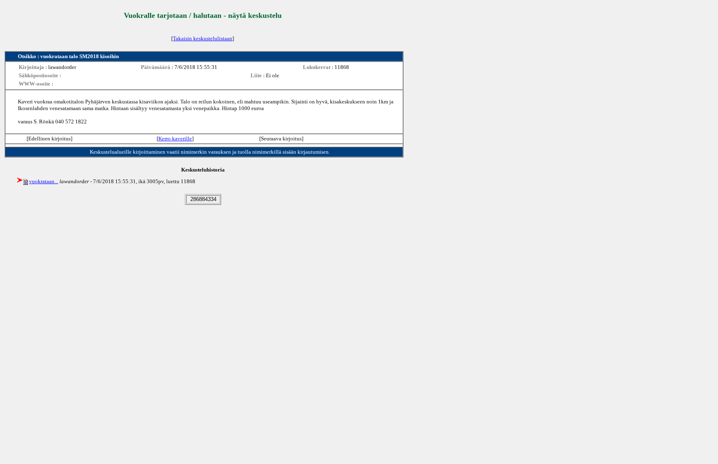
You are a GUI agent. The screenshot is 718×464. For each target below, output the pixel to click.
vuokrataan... (43, 181)
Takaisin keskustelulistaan (202, 38)
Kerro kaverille (175, 138)
